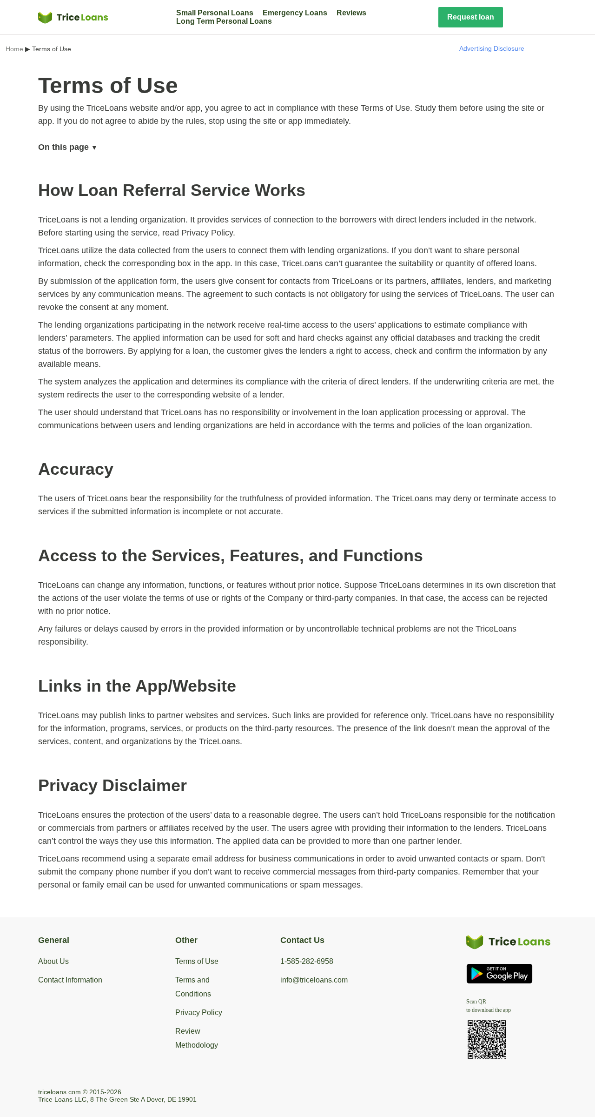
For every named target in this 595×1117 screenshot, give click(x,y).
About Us (53, 961)
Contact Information (70, 980)
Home (14, 49)
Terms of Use (196, 961)
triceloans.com (59, 1092)
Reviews (351, 13)
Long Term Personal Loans (224, 21)
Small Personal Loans (214, 13)
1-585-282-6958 (306, 961)
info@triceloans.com (314, 980)
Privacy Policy (198, 1012)
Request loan (470, 17)
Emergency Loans (295, 13)
